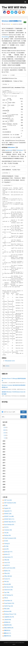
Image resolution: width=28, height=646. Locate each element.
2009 (4, 484)
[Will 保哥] (8, 12)
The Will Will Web (14, 7)
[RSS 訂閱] (23, 12)
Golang (7, 543)
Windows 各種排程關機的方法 (12, 21)
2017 (4, 462)
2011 (4, 479)
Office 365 (8, 576)
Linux (7, 562)
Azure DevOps (9, 524)
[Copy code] (25, 75)
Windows (7, 611)
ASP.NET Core (9, 516)
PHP (6, 581)
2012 (4, 476)
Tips (6, 592)
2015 (4, 468)
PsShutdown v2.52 (10, 361)
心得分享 (7, 619)
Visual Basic (8, 600)
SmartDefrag (5, 37)
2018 (4, 460)
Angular (7, 508)
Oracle (7, 579)
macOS (7, 565)
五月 (4, 430)
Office (7, 573)
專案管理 (7, 630)
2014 (4, 471)
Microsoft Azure (9, 568)
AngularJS (8, 511)
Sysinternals (9, 150)
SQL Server (8, 587)
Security (7, 584)
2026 (5, 431)
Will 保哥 (15, 642)
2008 (4, 487)
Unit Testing (8, 595)
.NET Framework (10, 503)
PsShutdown (19, 150)
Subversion (8, 589)
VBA (6, 598)
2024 (4, 444)
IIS (6, 546)
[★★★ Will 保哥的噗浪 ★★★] (20, 12)
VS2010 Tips (8, 606)
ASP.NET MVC (9, 519)
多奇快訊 (7, 622)
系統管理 (20, 24)
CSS (6, 532)
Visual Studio (9, 603)
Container (8, 530)
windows (7, 365)
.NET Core (8, 500)
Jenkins (7, 554)
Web (6, 608)
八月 (4, 427)
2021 (4, 452)
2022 (4, 449)
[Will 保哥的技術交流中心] (5, 12)
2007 (4, 490)
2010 (4, 482)
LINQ (6, 560)
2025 (4, 441)
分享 (25, 22)
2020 (4, 454)
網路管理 (7, 636)
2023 (4, 446)
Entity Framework (10, 538)
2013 (4, 473)
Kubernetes (8, 557)
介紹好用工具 (15, 24)
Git (6, 541)
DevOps (7, 535)
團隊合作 (7, 633)
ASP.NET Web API (10, 522)
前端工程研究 (8, 627)
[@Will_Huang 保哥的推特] (12, 12)
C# (6, 527)
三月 (4, 433)
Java (6, 549)
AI (5, 505)
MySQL (7, 570)
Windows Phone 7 (10, 614)
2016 (4, 465)
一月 (4, 438)
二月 (4, 435)
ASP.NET (7, 513)
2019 (4, 457)
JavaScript (8, 551)
